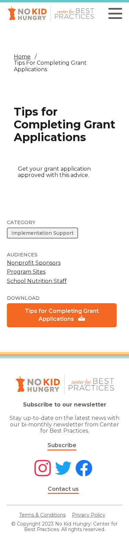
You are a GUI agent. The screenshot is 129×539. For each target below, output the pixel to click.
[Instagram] (42, 469)
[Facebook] (84, 469)
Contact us (63, 489)
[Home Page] (51, 13)
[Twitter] (63, 469)
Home (22, 56)
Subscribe (61, 445)
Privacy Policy (88, 515)
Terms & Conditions (42, 515)
